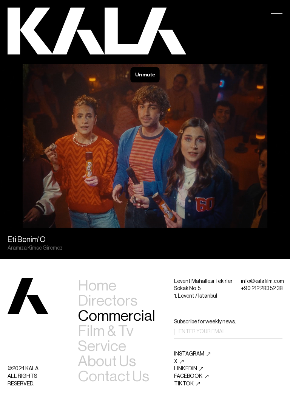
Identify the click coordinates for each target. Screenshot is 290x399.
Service (102, 346)
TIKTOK (184, 384)
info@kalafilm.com (262, 281)
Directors (107, 300)
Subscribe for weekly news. (205, 321)
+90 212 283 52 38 (261, 288)
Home (97, 285)
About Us (107, 361)
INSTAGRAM (189, 354)
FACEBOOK (188, 376)
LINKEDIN (185, 368)
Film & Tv (105, 330)
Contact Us (113, 376)
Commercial (116, 315)
